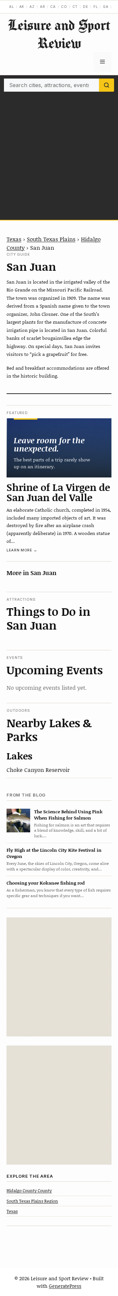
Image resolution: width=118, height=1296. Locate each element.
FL (95, 7)
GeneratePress (65, 1285)
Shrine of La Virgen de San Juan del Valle (58, 492)
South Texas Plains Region (32, 1201)
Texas (14, 239)
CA (53, 7)
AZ (32, 7)
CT (75, 7)
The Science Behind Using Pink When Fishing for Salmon (68, 814)
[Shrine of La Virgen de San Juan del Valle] (59, 447)
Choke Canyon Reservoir (38, 770)
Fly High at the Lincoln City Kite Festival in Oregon (54, 853)
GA (105, 7)
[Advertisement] (59, 154)
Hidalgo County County (29, 1190)
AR (42, 7)
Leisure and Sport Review (59, 33)
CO (64, 7)
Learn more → (22, 550)
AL (11, 7)
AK (22, 7)
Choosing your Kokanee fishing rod (46, 882)
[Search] (106, 85)
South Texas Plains (51, 239)
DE (85, 7)
